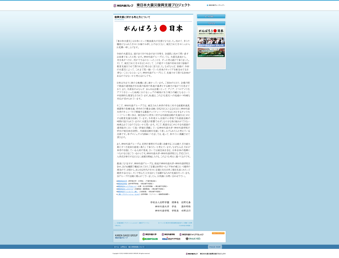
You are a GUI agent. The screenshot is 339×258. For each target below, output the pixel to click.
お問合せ (124, 247)
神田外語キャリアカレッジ (127, 186)
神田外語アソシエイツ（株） (127, 192)
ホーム (116, 247)
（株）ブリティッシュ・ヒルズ (128, 194)
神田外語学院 (122, 184)
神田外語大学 (122, 181)
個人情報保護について (136, 247)
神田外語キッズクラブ (125, 189)
